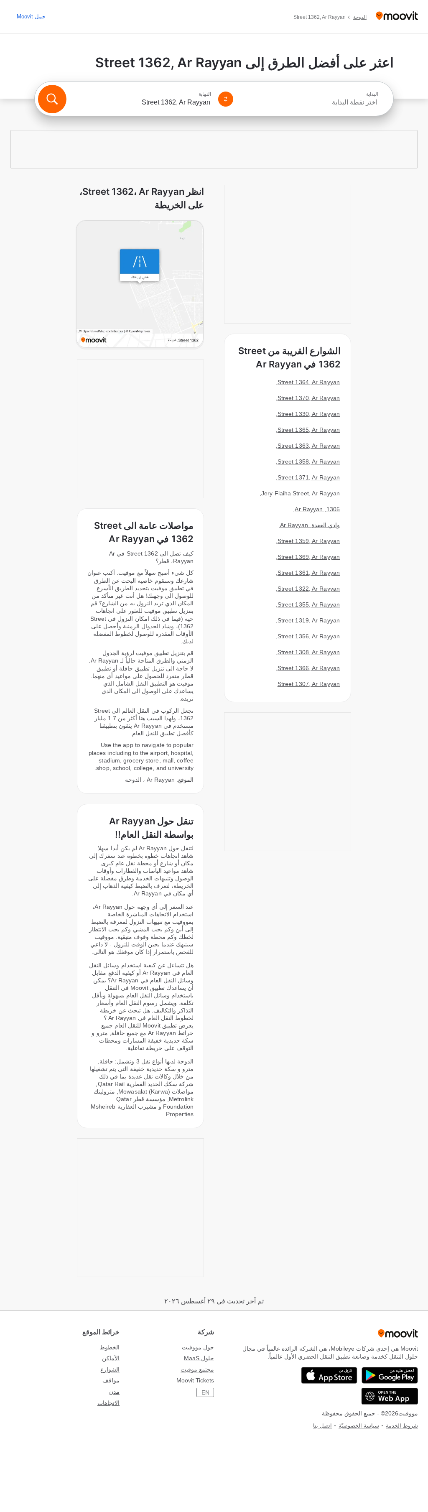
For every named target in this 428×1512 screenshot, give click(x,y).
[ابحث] (52, 99)
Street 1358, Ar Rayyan (309, 461)
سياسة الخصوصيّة (359, 1426)
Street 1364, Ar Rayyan (309, 382)
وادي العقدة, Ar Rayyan (310, 525)
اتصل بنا (322, 1426)
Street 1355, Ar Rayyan (309, 604)
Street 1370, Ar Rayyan (309, 398)
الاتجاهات (108, 1403)
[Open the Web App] (390, 1396)
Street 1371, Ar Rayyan (309, 477)
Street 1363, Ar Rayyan (309, 445)
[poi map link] (140, 284)
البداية (372, 94)
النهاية (205, 94)
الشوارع (110, 1369)
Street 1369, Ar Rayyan (309, 556)
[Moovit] (397, 16)
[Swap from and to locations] (225, 99)
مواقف (111, 1380)
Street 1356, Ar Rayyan (309, 636)
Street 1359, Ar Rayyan (309, 541)
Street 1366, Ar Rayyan (309, 668)
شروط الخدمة (402, 1426)
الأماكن (111, 1358)
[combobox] (309, 102)
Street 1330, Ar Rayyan (309, 414)
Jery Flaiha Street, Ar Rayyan (300, 493)
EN (205, 1392)
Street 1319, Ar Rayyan (309, 620)
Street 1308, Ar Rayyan (309, 652)
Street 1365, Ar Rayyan (309, 429)
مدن (114, 1391)
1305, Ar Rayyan (317, 509)
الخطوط (109, 1347)
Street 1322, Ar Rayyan (309, 588)
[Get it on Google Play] (390, 1375)
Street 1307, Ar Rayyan (309, 684)
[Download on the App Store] (329, 1375)
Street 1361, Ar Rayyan (309, 572)
